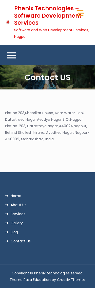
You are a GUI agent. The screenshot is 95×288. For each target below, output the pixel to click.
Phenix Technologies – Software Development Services (47, 16)
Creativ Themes (71, 279)
